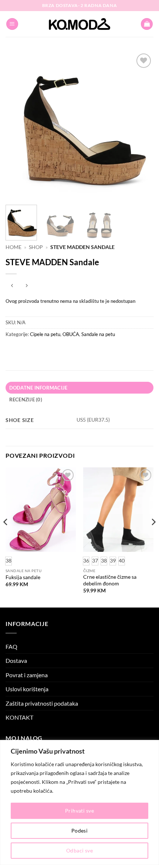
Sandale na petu (98, 334)
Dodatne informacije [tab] (38, 388)
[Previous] (17, 125)
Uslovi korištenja (27, 688)
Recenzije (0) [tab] (25, 399)
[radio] (86, 561)
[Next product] (12, 286)
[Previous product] (26, 286)
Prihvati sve (79, 810)
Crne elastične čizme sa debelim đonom (109, 580)
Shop (36, 247)
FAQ (11, 646)
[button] (12, 24)
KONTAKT (19, 717)
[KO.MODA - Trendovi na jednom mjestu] (79, 24)
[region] (79, 802)
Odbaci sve (79, 850)
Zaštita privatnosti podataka (42, 703)
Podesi (79, 830)
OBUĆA (70, 334)
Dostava (16, 660)
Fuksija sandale (23, 577)
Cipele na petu (45, 334)
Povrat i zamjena (27, 674)
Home (13, 247)
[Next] (141, 125)
